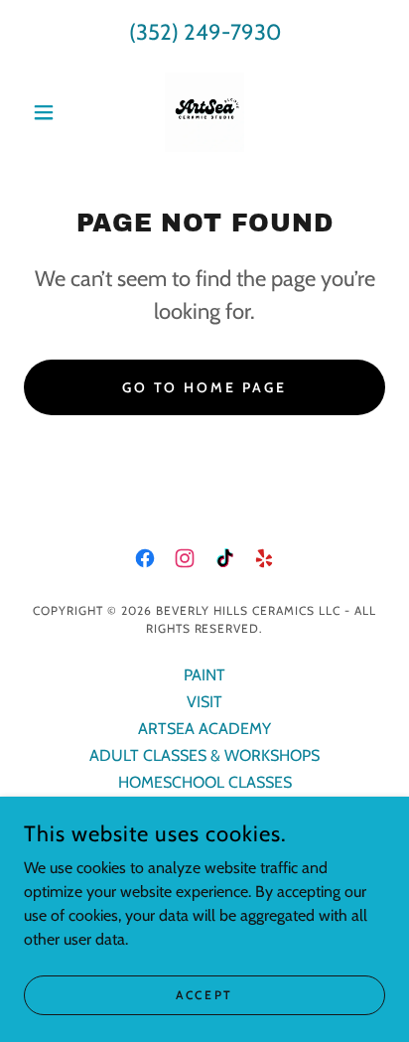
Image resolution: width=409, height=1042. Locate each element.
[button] (51, 112)
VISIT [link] (204, 701)
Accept (204, 994)
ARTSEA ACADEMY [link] (204, 728)
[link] (204, 112)
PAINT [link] (204, 675)
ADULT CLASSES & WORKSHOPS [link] (204, 755)
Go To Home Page (205, 387)
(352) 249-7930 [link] (205, 32)
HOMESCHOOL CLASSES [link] (205, 782)
